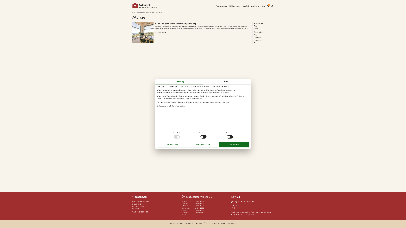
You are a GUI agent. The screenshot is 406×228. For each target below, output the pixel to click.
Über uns (207, 223)
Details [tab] (226, 82)
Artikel (256, 29)
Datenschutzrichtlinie (191, 223)
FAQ (200, 223)
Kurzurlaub (245, 6)
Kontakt (179, 223)
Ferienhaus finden (222, 6)
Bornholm (257, 40)
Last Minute (255, 6)
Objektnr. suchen (234, 6)
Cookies (173, 223)
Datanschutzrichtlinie (177, 106)
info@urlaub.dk (236, 208)
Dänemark (257, 38)
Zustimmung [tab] (179, 82)
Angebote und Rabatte (228, 223)
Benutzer (272, 6)
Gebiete (262, 6)
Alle (255, 35)
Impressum (215, 223)
